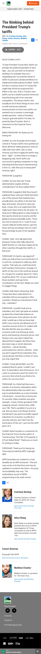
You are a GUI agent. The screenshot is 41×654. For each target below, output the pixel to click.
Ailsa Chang (20, 517)
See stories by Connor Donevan (15, 558)
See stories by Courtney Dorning (24, 507)
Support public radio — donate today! (20, 9)
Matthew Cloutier (22, 567)
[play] (3, 651)
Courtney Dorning (15, 36)
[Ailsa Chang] (7, 521)
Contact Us (8, 620)
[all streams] (38, 651)
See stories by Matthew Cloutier (24, 580)
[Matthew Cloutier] (7, 571)
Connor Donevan (14, 38)
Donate (34, 3)
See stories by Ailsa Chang (25, 539)
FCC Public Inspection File (13, 625)
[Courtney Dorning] (7, 495)
